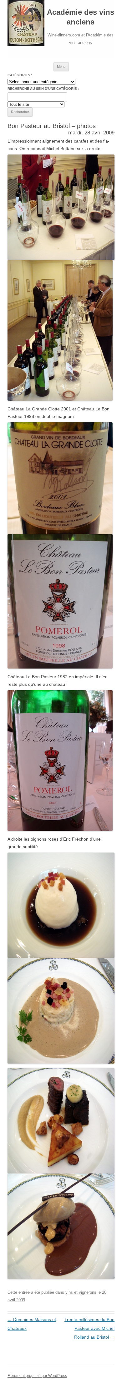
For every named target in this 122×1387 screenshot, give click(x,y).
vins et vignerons (80, 1292)
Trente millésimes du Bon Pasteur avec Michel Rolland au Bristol (89, 1328)
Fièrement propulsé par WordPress (37, 1375)
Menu (61, 66)
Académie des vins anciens (80, 17)
